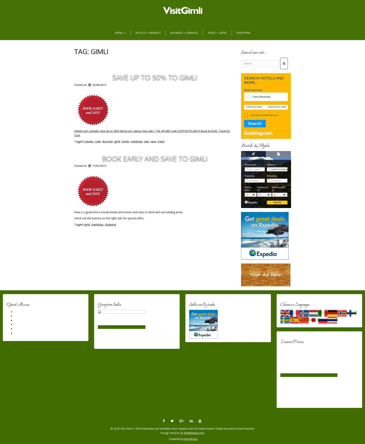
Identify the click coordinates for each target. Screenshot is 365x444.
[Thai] (332, 319)
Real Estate (21, 324)
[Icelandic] (304, 313)
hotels (125, 141)
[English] (285, 313)
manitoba (136, 141)
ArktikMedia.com (194, 433)
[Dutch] (313, 313)
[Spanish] (294, 319)
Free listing (21, 329)
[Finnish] (351, 313)
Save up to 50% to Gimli (154, 77)
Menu (119, 33)
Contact (19, 333)
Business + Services (184, 33)
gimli (117, 141)
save (153, 141)
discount (107, 141)
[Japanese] (313, 319)
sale (146, 141)
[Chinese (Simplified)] (304, 319)
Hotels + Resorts (148, 33)
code (98, 141)
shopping (110, 224)
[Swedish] (285, 319)
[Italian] (323, 313)
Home (18, 312)
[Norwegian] (342, 313)
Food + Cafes (217, 33)
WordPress (191, 439)
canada (88, 141)
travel (161, 141)
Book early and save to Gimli (154, 158)
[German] (332, 313)
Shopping (243, 33)
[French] (294, 313)
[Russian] (323, 319)
